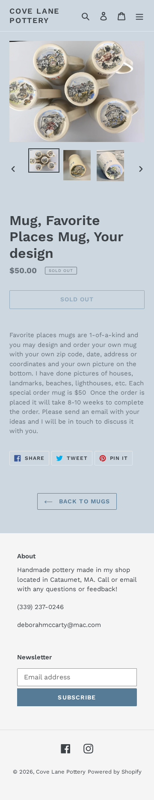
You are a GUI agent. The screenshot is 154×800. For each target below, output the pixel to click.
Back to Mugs (83, 501)
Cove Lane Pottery (34, 15)
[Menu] (139, 15)
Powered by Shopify (115, 771)
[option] (43, 160)
